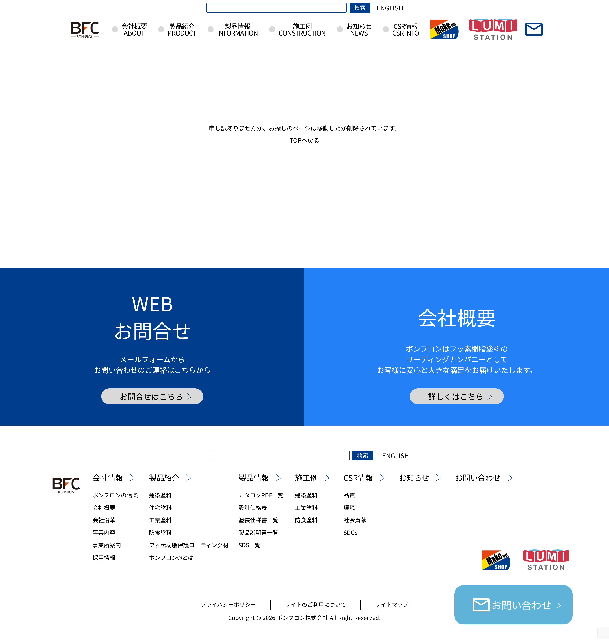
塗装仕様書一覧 (258, 520)
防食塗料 (160, 532)
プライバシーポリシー (228, 604)
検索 (360, 7)
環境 (349, 507)
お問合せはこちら (151, 396)
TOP (295, 140)
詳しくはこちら (456, 396)
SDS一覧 (250, 545)
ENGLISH (390, 7)
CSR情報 (405, 29)
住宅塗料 (160, 507)
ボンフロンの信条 (115, 495)
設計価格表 (253, 507)
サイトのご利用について (315, 604)
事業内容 (103, 532)
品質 (349, 495)
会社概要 (134, 29)
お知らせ (358, 29)
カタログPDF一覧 (261, 495)
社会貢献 (355, 520)
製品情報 (237, 29)
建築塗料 (160, 495)
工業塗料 (160, 520)
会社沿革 (103, 520)
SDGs (350, 532)
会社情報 (107, 477)
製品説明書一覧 (258, 532)
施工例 (302, 29)
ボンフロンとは (171, 557)
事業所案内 (106, 545)
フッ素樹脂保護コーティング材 (189, 545)
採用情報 (103, 557)
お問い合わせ (478, 477)
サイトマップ (391, 604)
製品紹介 (181, 29)
